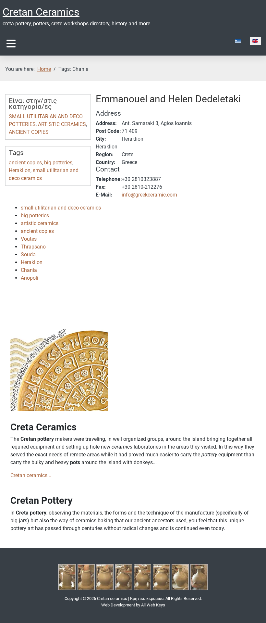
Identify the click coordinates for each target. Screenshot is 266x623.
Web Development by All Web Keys (133, 605)
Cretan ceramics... (30, 475)
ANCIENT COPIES (29, 132)
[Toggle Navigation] (11, 43)
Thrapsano (33, 247)
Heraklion (19, 170)
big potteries (58, 162)
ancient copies (25, 162)
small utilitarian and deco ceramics (61, 208)
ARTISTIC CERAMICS (62, 124)
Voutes (29, 239)
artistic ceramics (39, 223)
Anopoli (29, 278)
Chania (29, 270)
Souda (28, 254)
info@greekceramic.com (149, 195)
